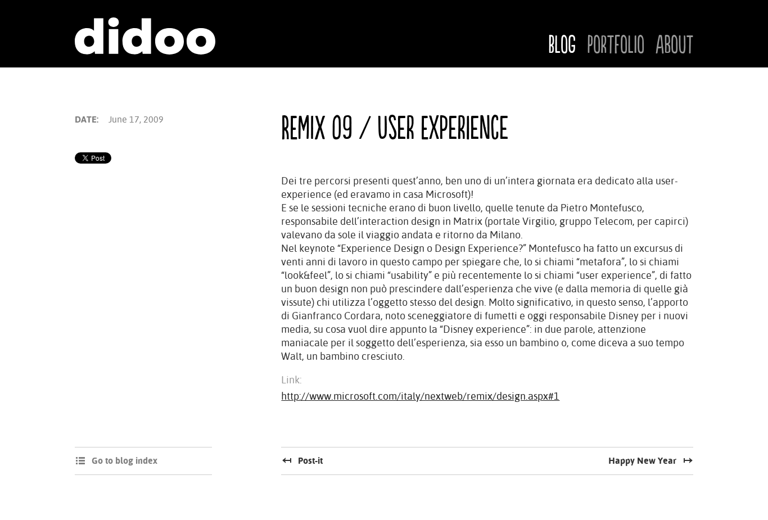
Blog (562, 45)
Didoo (145, 36)
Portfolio (615, 45)
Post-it (310, 460)
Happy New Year (642, 460)
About (674, 45)
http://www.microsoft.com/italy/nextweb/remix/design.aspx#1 (420, 396)
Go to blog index (124, 460)
